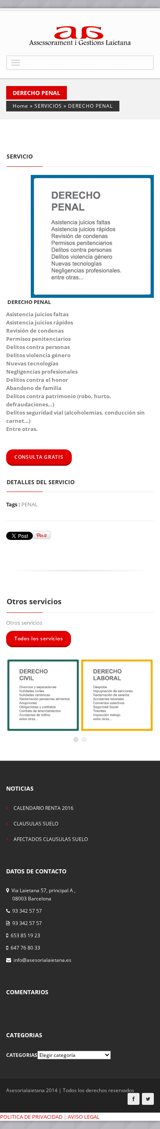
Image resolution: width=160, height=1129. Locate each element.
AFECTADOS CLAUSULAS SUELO (51, 839)
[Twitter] (148, 1099)
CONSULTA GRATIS (39, 456)
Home (20, 105)
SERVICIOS (48, 105)
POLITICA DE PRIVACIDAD (31, 1116)
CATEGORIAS (21, 1055)
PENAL (29, 504)
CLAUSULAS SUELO (36, 823)
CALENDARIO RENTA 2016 (43, 808)
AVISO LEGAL (84, 1116)
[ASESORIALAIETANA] (80, 35)
